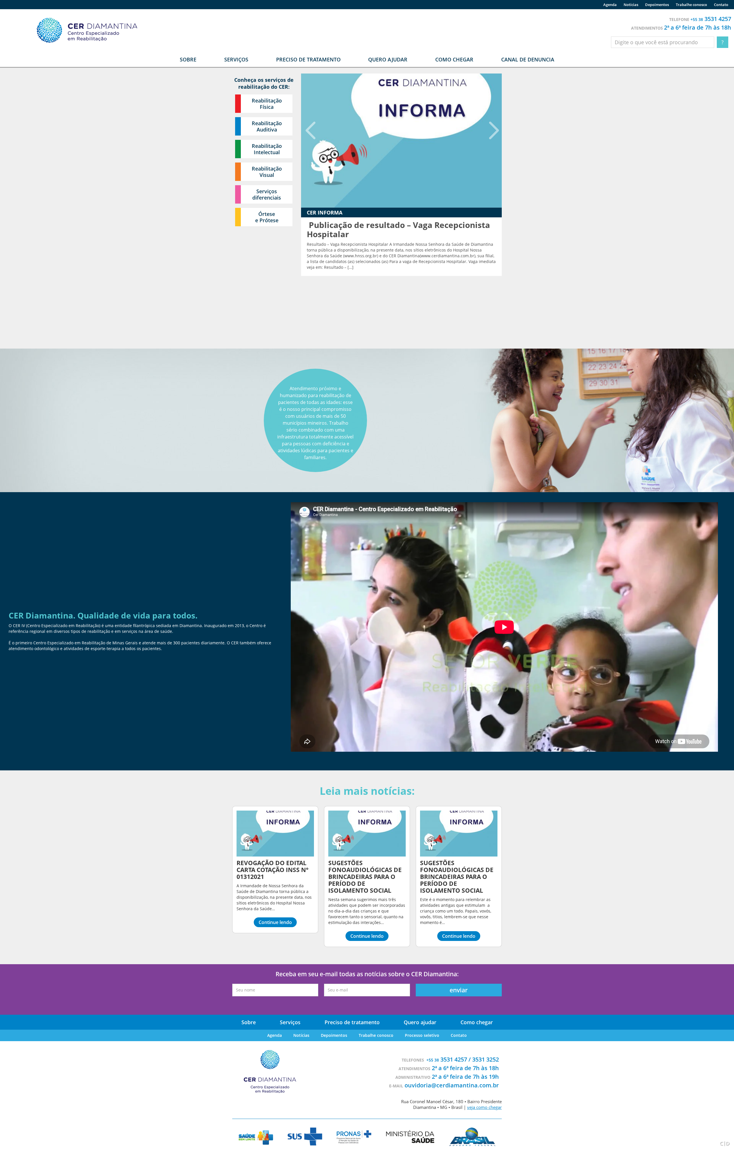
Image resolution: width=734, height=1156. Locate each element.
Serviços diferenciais (266, 194)
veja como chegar (484, 1107)
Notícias (631, 4)
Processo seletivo (422, 1035)
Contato (721, 4)
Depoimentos (657, 4)
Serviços (290, 1022)
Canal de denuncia (527, 59)
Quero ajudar (387, 59)
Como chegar (454, 59)
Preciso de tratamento (308, 59)
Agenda (610, 4)
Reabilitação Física (267, 103)
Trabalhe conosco (691, 4)
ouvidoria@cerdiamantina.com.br (452, 1085)
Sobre (248, 1022)
